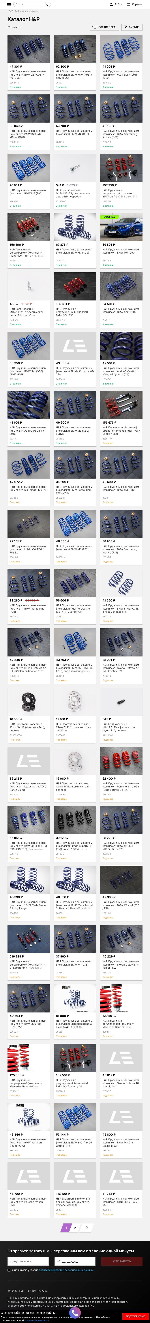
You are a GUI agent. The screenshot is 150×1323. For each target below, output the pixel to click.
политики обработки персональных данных (66, 1269)
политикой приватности (37, 1320)
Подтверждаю (135, 1316)
